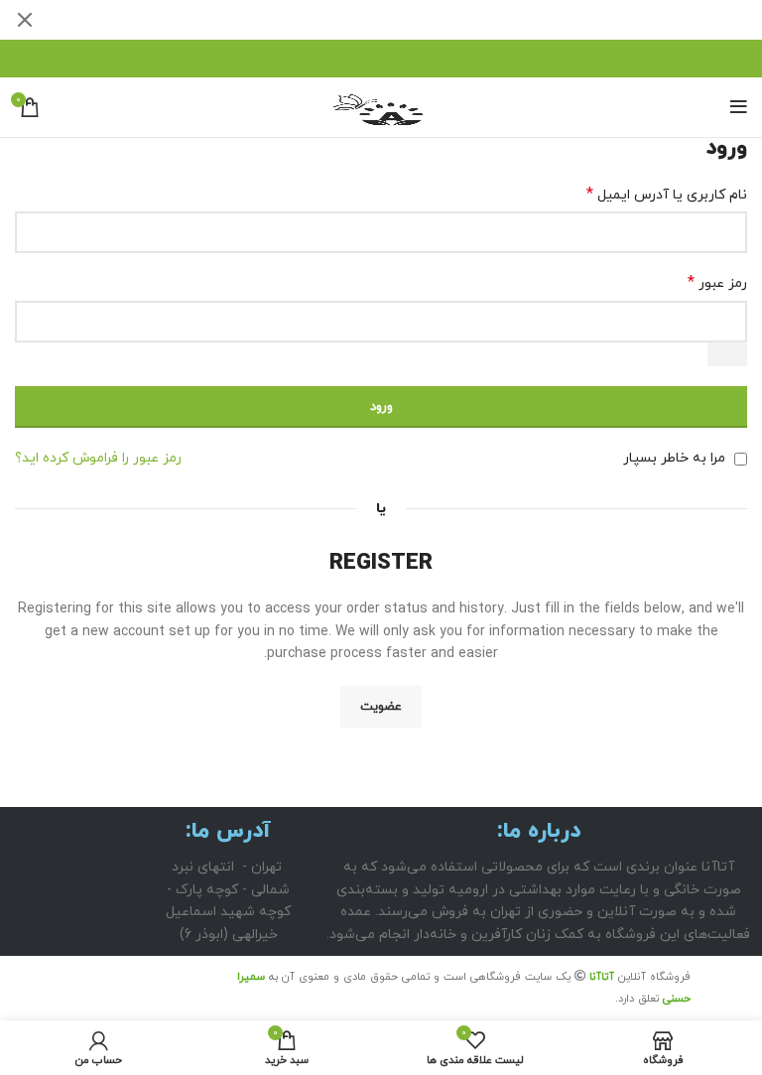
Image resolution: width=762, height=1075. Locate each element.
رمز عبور (717, 283)
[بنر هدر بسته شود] (25, 20)
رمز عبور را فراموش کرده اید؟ (98, 458)
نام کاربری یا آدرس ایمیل (666, 195)
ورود (381, 407)
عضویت (381, 707)
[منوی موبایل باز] (738, 107)
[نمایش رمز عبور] (727, 354)
